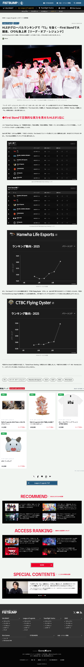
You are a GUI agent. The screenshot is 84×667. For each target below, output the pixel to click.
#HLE (59, 380)
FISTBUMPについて (24, 659)
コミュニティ (25, 11)
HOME (3, 18)
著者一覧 (33, 659)
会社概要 (62, 659)
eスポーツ (53, 11)
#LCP (53, 380)
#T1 (5, 380)
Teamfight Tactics (49, 618)
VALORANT (5, 618)
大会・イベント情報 (65, 3)
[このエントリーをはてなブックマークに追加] (50, 476)
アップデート (34, 11)
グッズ (60, 11)
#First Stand (68, 380)
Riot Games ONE (8, 640)
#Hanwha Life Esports (35, 380)
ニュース (6, 638)
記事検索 (78, 3)
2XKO (66, 618)
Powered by (35, 651)
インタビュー (44, 11)
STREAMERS (49, 3)
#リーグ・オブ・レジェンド (17, 380)
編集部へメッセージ (42, 659)
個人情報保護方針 (53, 659)
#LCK (46, 380)
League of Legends (11, 18)
